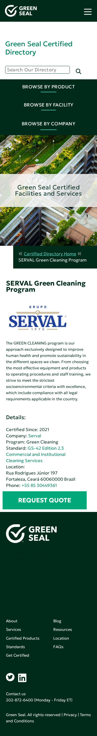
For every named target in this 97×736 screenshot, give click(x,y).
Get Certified (17, 655)
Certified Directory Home (50, 254)
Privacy (70, 714)
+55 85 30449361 (39, 485)
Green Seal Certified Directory (38, 48)
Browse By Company (49, 124)
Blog (57, 620)
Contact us (16, 693)
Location (61, 638)
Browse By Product (48, 87)
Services (13, 629)
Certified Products (22, 638)
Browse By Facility (48, 105)
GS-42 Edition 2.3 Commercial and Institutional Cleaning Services (35, 454)
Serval (34, 436)
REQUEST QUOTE (44, 500)
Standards (15, 646)
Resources (62, 629)
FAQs (58, 646)
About (11, 620)
